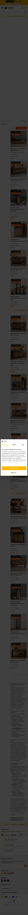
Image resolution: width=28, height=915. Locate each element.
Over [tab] (23, 444)
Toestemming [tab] (5, 444)
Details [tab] (14, 444)
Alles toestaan (14, 468)
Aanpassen (13, 472)
